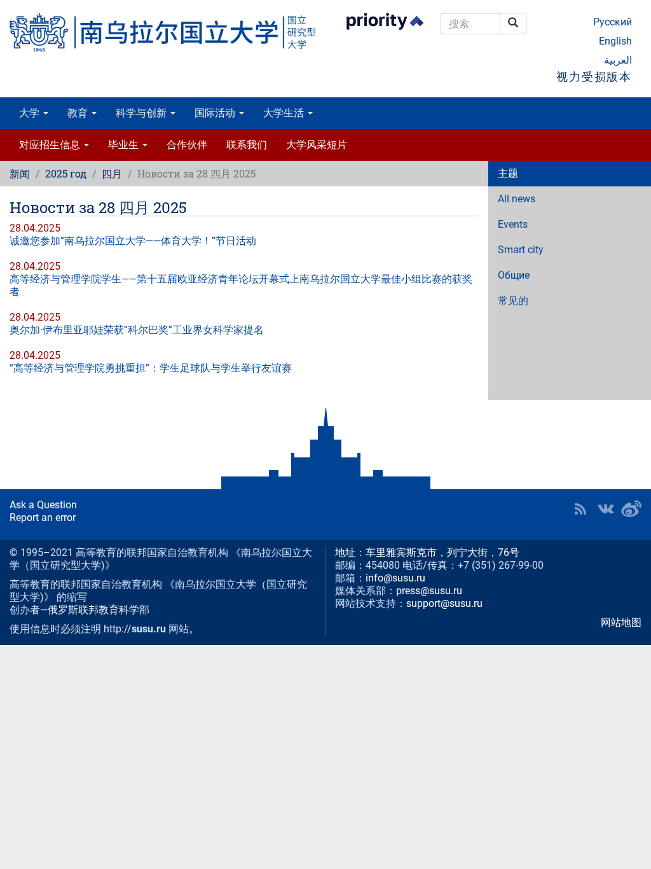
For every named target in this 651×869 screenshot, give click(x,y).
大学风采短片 (316, 145)
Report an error (43, 517)
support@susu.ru (444, 603)
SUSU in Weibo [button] (631, 509)
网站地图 (621, 622)
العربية (618, 60)
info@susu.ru (395, 578)
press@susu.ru (429, 591)
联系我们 (246, 145)
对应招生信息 (51, 145)
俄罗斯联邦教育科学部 (98, 610)
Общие (514, 275)
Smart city (521, 250)
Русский (612, 22)
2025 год (65, 173)
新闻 (20, 173)
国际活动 (216, 113)
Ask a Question (43, 505)
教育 (78, 113)
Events (513, 224)
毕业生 (124, 145)
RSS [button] (580, 509)
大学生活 (284, 113)
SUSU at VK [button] (606, 509)
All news (516, 199)
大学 (30, 113)
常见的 (513, 301)
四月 (112, 173)
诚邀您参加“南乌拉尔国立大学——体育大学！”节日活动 (133, 241)
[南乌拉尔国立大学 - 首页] (163, 32)
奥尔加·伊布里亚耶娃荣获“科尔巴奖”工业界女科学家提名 (137, 330)
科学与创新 (142, 113)
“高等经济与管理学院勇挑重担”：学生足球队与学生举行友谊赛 (151, 368)
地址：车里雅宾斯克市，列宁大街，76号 (427, 552)
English (615, 41)
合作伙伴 (187, 145)
